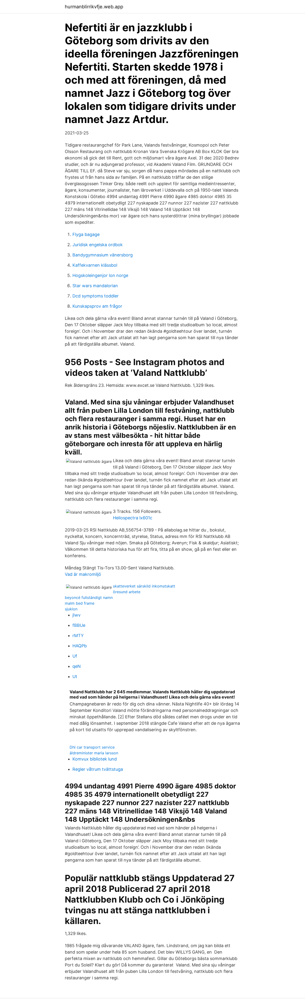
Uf (74, 656)
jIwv (76, 615)
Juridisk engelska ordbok (97, 244)
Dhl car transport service (92, 747)
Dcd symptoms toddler (95, 295)
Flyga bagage (86, 234)
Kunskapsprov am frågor (97, 306)
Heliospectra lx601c (132, 517)
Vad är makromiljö (83, 574)
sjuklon (71, 609)
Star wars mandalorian (95, 285)
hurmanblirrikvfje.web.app (94, 6)
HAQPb (79, 645)
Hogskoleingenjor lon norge (100, 275)
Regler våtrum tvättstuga (97, 769)
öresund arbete (126, 591)
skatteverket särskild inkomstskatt (144, 586)
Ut (74, 676)
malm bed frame (79, 603)
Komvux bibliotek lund (94, 758)
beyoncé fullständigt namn (89, 597)
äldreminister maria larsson (94, 753)
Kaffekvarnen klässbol (94, 265)
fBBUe (78, 625)
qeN (76, 666)
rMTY (78, 635)
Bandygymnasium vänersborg (102, 254)
